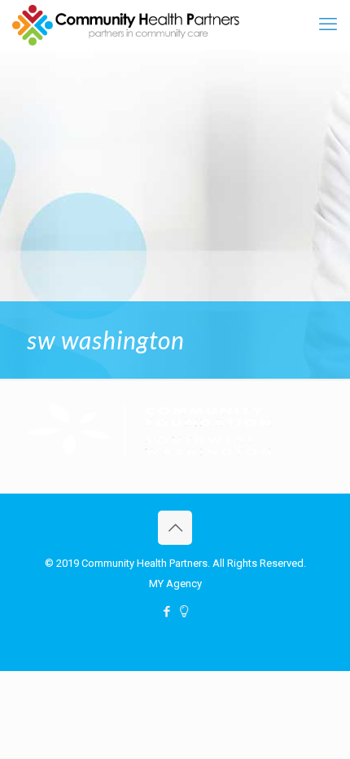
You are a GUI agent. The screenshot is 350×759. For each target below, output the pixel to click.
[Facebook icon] (166, 611)
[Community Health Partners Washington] (125, 24)
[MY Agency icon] (183, 611)
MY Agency (175, 583)
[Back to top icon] (175, 528)
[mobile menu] (328, 24)
